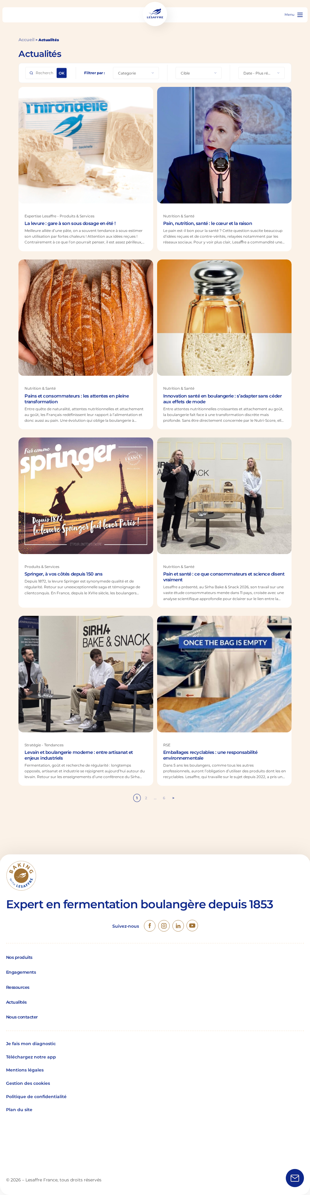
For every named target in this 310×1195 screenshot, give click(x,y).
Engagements (21, 972)
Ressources (17, 987)
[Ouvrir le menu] (300, 15)
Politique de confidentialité (36, 1096)
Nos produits (19, 957)
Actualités (16, 1002)
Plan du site (19, 1109)
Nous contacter (22, 1017)
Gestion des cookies (28, 1083)
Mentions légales (25, 1070)
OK (61, 73)
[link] (150, 926)
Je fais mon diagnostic (31, 1043)
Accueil (26, 39)
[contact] (295, 1179)
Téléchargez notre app (31, 1057)
